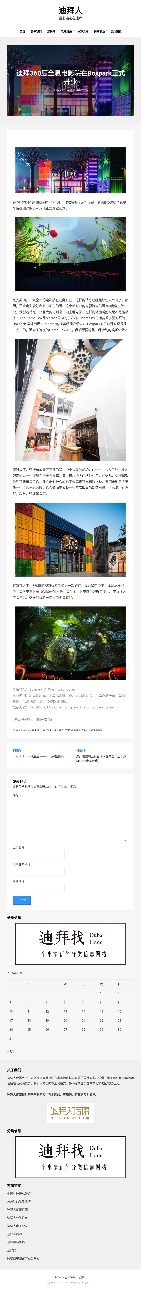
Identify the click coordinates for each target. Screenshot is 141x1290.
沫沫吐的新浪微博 (19, 1201)
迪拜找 (11, 1250)
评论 (17, 795)
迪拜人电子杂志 (17, 1226)
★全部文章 (28, 730)
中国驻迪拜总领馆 (19, 1194)
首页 (22, 31)
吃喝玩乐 (66, 31)
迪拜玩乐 (85, 730)
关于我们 (36, 31)
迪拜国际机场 (16, 1242)
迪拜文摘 (82, 31)
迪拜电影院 (96, 730)
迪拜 (53, 730)
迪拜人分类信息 (17, 1218)
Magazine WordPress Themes (61, 1282)
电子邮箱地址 (21, 865)
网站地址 (18, 882)
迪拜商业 (99, 31)
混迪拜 (51, 31)
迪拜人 (70, 11)
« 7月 (10, 1051)
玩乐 (37, 730)
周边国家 (116, 31)
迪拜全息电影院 (72, 730)
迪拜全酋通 (14, 1234)
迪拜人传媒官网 (17, 1210)
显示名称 (18, 847)
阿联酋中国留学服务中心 (23, 1258)
